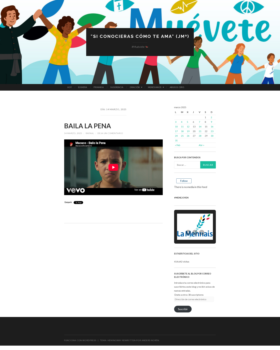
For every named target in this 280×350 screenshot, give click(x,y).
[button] (188, 232)
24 (176, 135)
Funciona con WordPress (80, 340)
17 (176, 131)
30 (212, 135)
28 (200, 135)
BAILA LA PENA (87, 126)
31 (176, 140)
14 (200, 126)
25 (182, 135)
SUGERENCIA (116, 87)
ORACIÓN (135, 87)
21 (200, 131)
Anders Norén (150, 340)
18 (182, 131)
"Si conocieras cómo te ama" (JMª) (140, 36)
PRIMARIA (99, 87)
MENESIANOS (154, 87)
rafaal (90, 133)
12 (188, 126)
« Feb (177, 145)
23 (212, 131)
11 (182, 126)
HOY (69, 87)
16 (212, 126)
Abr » (201, 145)
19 (188, 131)
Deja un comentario (110, 133)
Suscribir (183, 309)
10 (176, 126)
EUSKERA (82, 87)
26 (188, 135)
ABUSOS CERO (177, 87)
